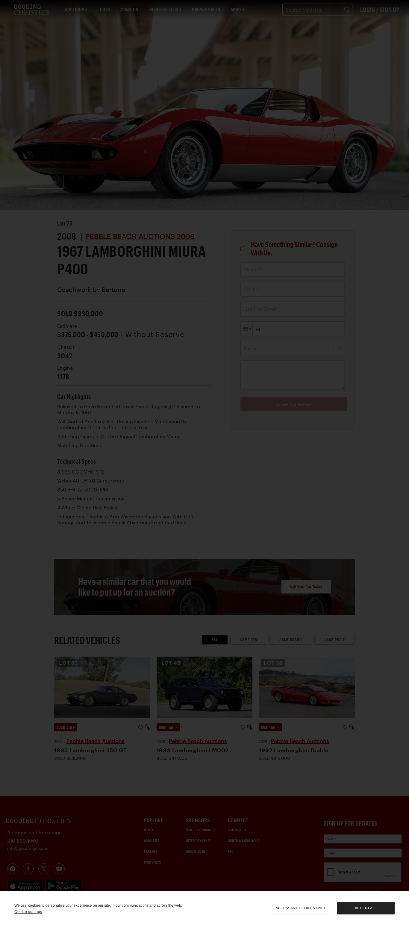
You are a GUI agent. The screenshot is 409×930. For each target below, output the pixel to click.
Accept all (366, 908)
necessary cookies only (300, 908)
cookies (34, 905)
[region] (204, 910)
